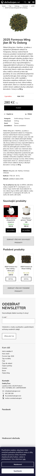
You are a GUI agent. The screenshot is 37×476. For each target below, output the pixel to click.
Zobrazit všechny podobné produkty (18, 289)
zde (24, 459)
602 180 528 (9, 393)
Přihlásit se (9, 336)
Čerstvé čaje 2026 (8, 356)
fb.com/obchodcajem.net (13, 396)
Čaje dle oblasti (7, 363)
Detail (10, 279)
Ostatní (4, 368)
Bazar (4, 370)
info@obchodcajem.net (12, 391)
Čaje (3, 361)
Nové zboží (5, 354)
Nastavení (18, 464)
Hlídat (18, 108)
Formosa (26, 171)
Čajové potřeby (7, 366)
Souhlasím (18, 471)
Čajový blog (6, 373)
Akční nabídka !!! (7, 351)
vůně (31, 67)
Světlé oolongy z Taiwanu (22, 118)
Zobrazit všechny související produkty (18, 241)
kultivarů (19, 65)
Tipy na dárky (6, 358)
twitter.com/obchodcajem (13, 398)
